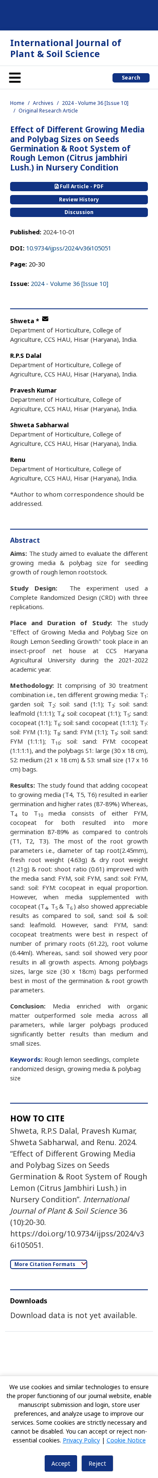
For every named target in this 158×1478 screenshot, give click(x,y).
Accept (60, 1463)
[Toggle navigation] (14, 77)
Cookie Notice (126, 1440)
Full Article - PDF (81, 186)
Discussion (79, 212)
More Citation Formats (45, 1264)
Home (17, 103)
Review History (79, 199)
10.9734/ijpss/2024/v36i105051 (68, 248)
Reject (97, 1463)
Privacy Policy (81, 1440)
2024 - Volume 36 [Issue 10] (95, 103)
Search (131, 77)
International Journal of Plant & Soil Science (65, 48)
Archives (43, 103)
